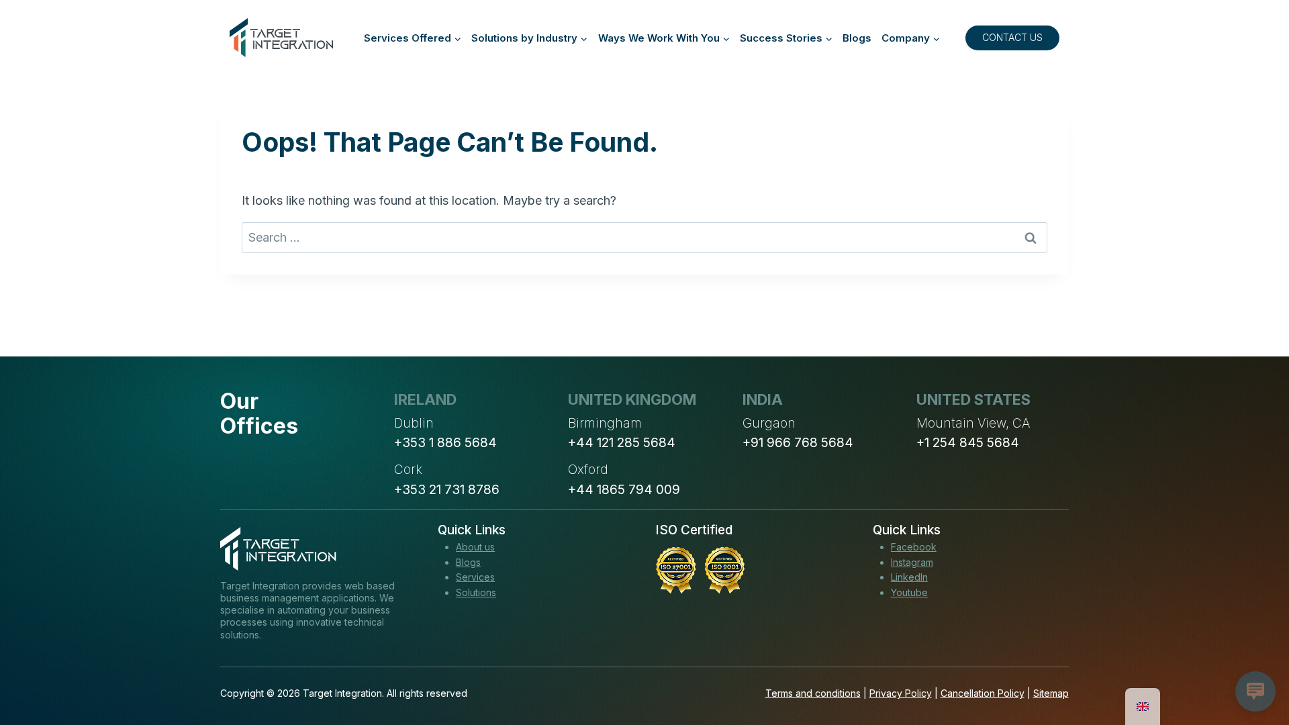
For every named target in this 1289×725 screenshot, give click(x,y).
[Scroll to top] (1254, 665)
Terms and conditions (813, 693)
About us (475, 546)
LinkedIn (909, 577)
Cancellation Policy (982, 693)
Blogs (857, 38)
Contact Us (1012, 37)
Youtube (909, 592)
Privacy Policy (900, 693)
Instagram (912, 562)
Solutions (476, 592)
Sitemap (1051, 693)
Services (475, 577)
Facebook (914, 546)
